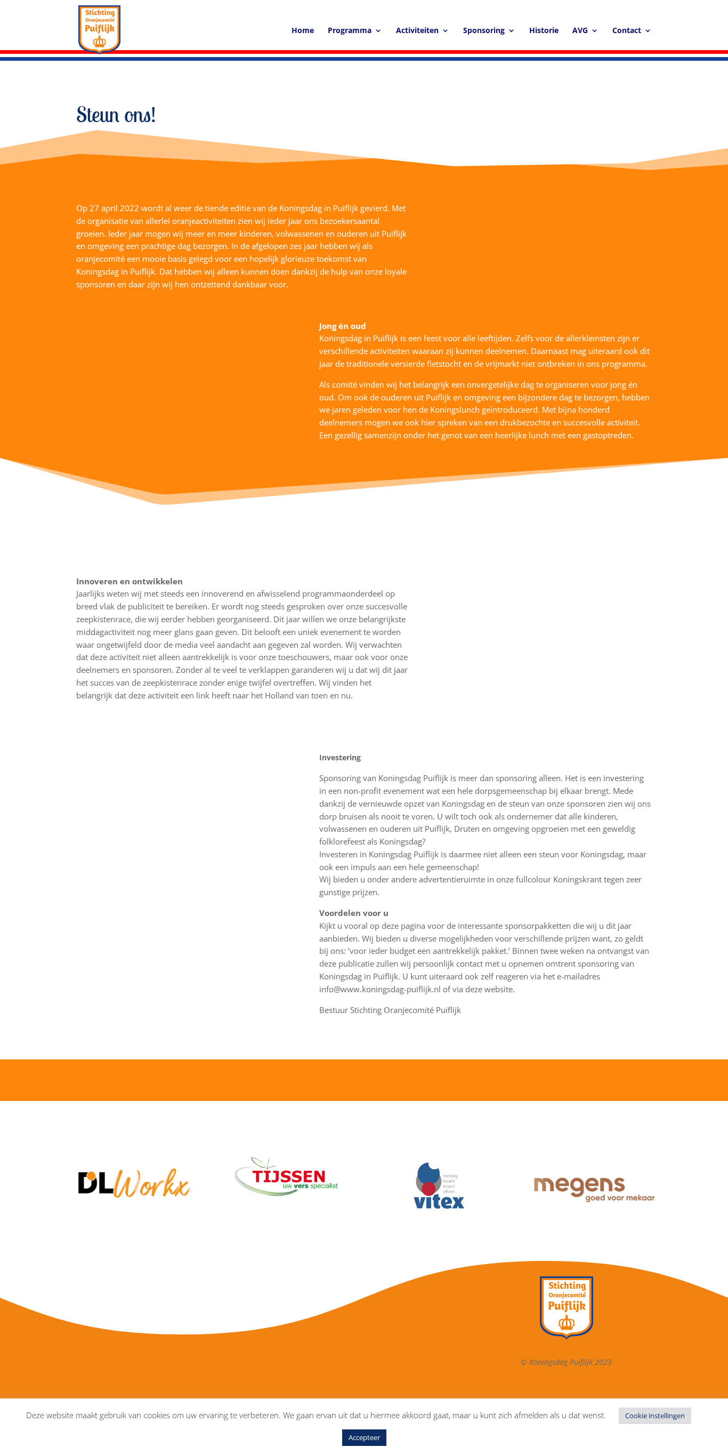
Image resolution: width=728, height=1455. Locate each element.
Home (303, 31)
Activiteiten (417, 31)
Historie (544, 31)
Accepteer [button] (364, 1437)
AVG (580, 31)
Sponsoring (484, 31)
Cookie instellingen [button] (655, 1415)
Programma (349, 31)
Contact (626, 31)
